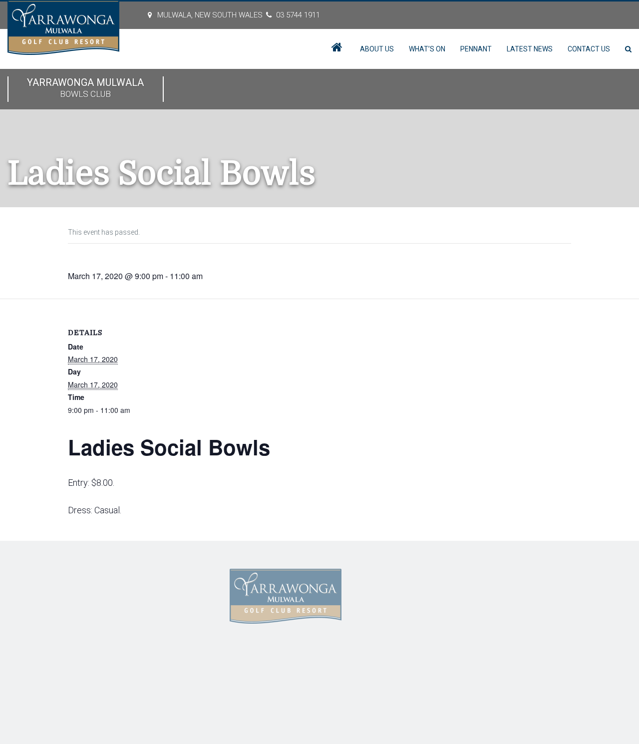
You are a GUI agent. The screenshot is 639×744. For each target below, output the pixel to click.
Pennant (476, 49)
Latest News (530, 49)
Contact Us (589, 49)
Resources (145, 620)
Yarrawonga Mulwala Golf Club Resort (160, 676)
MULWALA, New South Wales (210, 14)
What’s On (427, 49)
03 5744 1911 (298, 14)
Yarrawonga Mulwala (85, 87)
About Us (377, 49)
